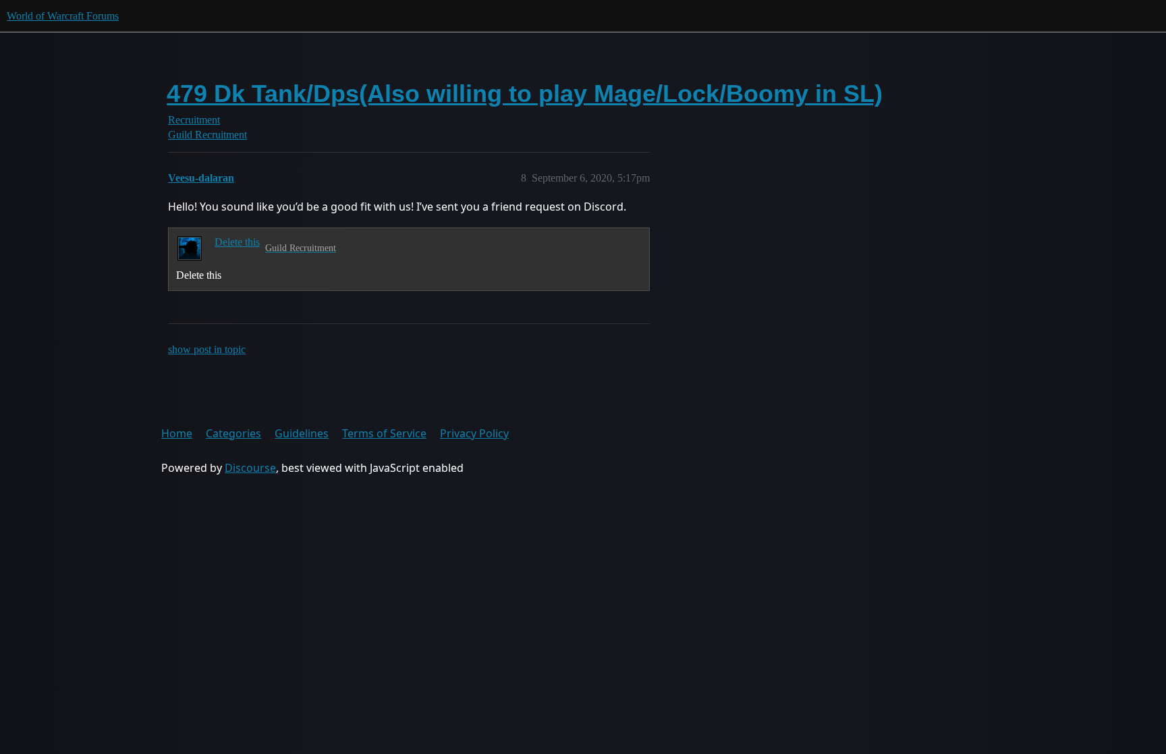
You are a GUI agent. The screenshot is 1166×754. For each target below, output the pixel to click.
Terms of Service (384, 433)
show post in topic (207, 349)
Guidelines (302, 433)
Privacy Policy (474, 433)
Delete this (237, 242)
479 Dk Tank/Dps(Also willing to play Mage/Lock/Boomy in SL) (525, 93)
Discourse (250, 467)
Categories (233, 433)
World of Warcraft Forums (63, 16)
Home (176, 433)
